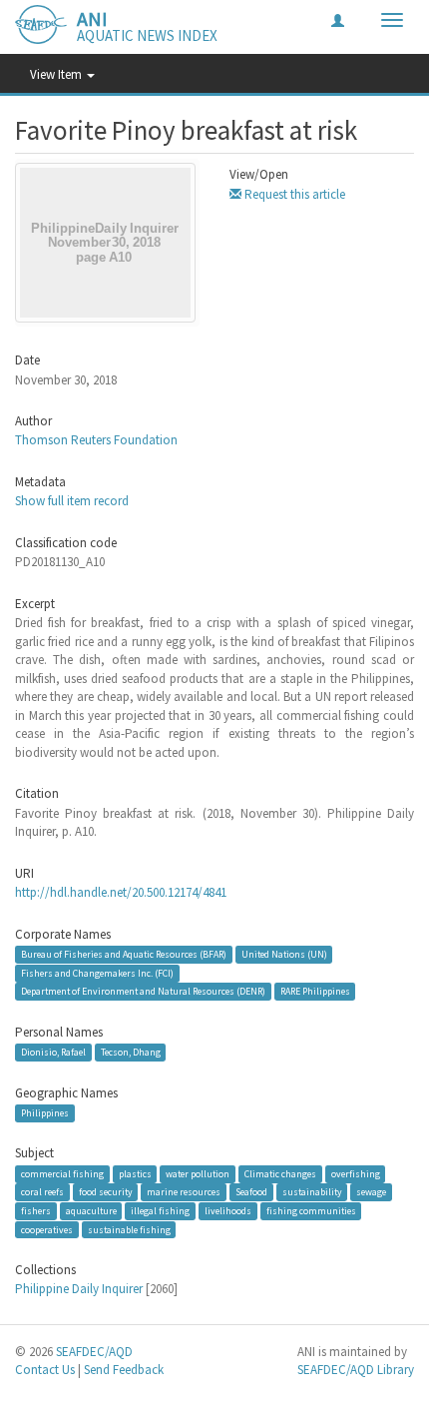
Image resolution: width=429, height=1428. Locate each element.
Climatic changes (280, 1173)
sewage (371, 1191)
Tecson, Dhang (131, 1052)
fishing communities (311, 1210)
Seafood (251, 1191)
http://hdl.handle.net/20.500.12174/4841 (120, 892)
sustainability (312, 1191)
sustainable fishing (129, 1228)
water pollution (197, 1173)
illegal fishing (160, 1210)
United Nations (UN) (284, 954)
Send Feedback (124, 1369)
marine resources (183, 1191)
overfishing (355, 1173)
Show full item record (72, 500)
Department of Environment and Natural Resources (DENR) (143, 991)
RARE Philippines (315, 991)
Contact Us (45, 1369)
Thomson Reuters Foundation (96, 439)
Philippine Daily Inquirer (79, 1288)
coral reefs (42, 1191)
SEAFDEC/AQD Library (355, 1369)
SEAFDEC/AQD (94, 1351)
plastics (135, 1173)
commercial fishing (62, 1173)
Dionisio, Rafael (53, 1052)
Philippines (45, 1112)
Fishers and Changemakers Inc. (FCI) (97, 973)
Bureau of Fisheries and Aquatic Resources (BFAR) (123, 954)
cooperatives (47, 1228)
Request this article (293, 194)
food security (106, 1191)
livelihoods (228, 1210)
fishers (36, 1210)
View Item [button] (57, 74)
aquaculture (91, 1210)
